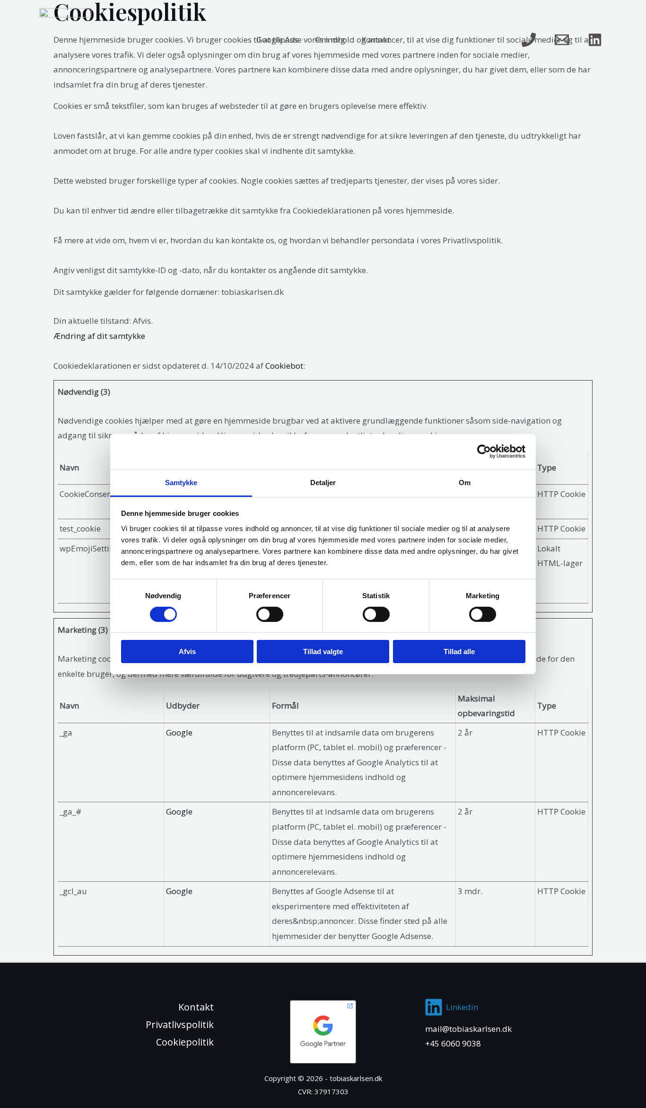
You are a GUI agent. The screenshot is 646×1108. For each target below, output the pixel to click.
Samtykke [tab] (181, 482)
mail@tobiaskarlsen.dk (468, 1028)
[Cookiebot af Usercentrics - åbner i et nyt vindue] (484, 451)
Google (179, 732)
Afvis (187, 651)
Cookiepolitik (185, 1042)
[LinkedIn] (595, 40)
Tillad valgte (323, 651)
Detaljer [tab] (323, 482)
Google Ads (277, 39)
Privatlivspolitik (180, 1024)
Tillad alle (459, 651)
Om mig (330, 39)
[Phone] (529, 40)
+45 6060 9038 (453, 1043)
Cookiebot (284, 365)
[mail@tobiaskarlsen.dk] (562, 40)
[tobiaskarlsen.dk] (65, 39)
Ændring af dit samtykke (99, 335)
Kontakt (375, 39)
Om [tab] (465, 482)
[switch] (269, 614)
